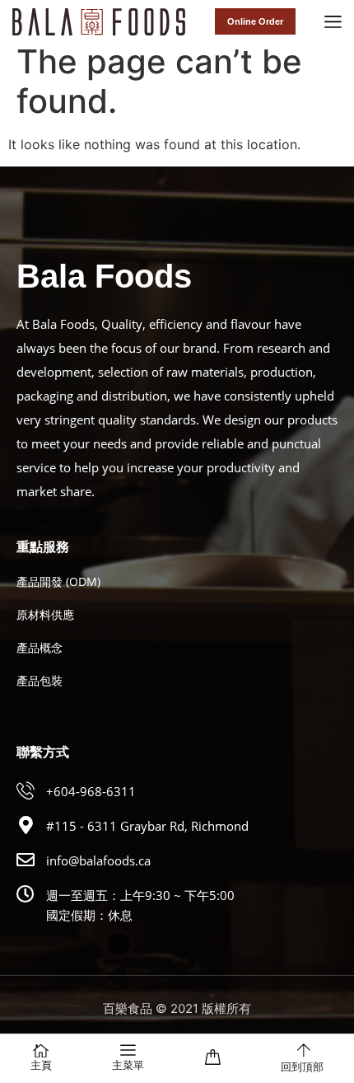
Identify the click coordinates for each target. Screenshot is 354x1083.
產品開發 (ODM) (58, 581)
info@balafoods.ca (98, 860)
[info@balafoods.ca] (25, 860)
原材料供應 (45, 614)
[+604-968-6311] (25, 790)
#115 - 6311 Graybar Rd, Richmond (147, 826)
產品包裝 (39, 680)
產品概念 (39, 647)
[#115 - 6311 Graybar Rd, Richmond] (25, 825)
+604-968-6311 (91, 791)
